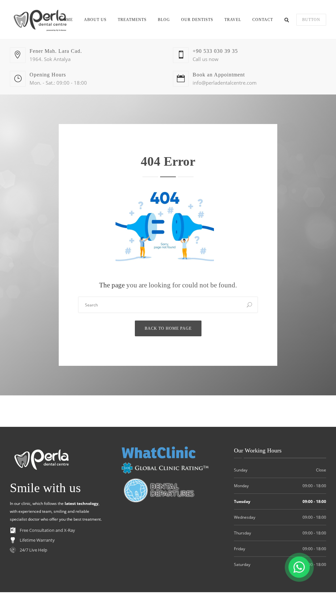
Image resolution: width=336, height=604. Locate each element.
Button (311, 19)
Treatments (132, 19)
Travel (232, 19)
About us (95, 19)
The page (112, 285)
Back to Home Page (168, 328)
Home (66, 19)
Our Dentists (197, 19)
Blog (164, 19)
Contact (262, 19)
